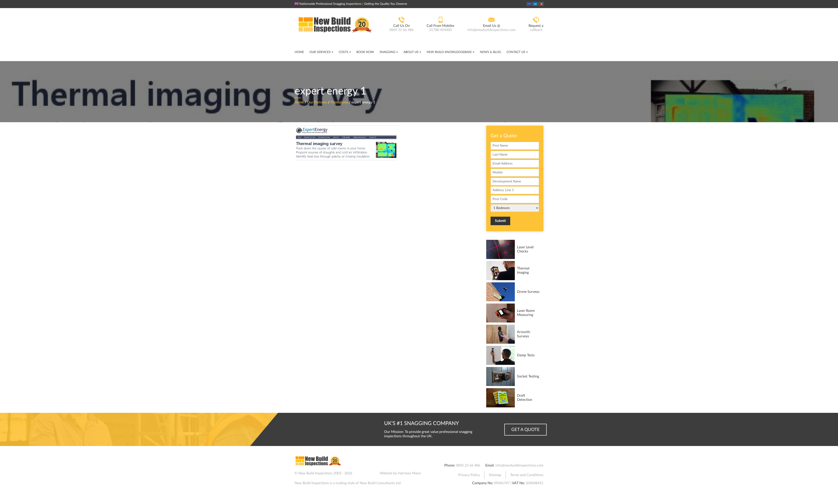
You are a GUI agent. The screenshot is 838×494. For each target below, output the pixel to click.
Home (299, 52)
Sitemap (495, 475)
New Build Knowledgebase (449, 52)
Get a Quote (525, 429)
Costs (343, 52)
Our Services (320, 52)
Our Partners (317, 102)
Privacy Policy (469, 475)
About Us (411, 52)
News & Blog (490, 52)
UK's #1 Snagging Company (421, 423)
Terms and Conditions (526, 475)
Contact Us (516, 52)
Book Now (365, 52)
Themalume (339, 102)
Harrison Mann (409, 473)
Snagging (387, 52)
